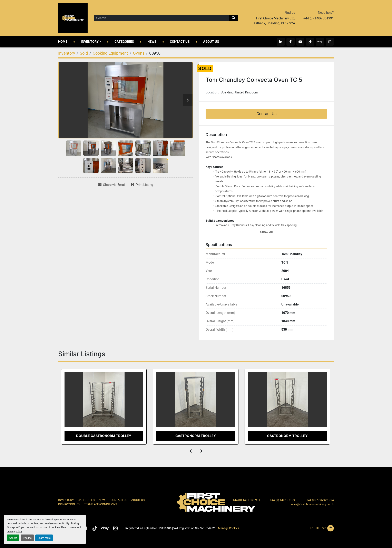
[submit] (233, 18)
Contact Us (180, 42)
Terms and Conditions (100, 504)
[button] (91, 41)
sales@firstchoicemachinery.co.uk (312, 504)
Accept (13, 537)
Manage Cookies (228, 528)
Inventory (90, 42)
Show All (266, 232)
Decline (27, 537)
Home (62, 42)
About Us (211, 42)
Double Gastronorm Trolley (103, 436)
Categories (124, 42)
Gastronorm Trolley (195, 436)
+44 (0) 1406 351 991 (246, 500)
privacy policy (14, 531)
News (151, 42)
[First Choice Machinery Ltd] (216, 502)
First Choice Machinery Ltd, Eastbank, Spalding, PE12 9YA (273, 20)
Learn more (44, 537)
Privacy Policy (69, 504)
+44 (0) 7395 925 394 (320, 500)
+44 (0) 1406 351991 (318, 18)
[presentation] (190, 451)
